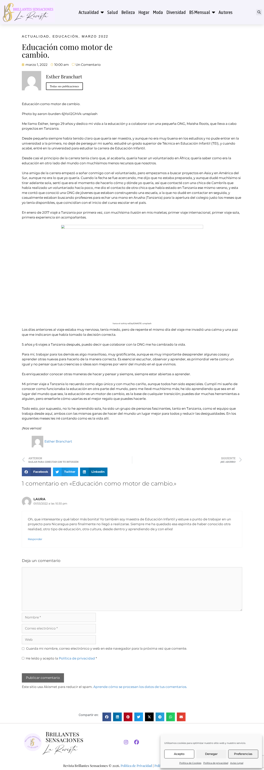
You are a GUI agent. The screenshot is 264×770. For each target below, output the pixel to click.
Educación (65, 36)
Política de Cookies (190, 762)
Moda (158, 12)
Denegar (211, 754)
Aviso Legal (236, 762)
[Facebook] (136, 742)
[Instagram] (126, 742)
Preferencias (243, 754)
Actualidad (89, 12)
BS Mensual (199, 12)
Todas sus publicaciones (64, 86)
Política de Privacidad (136, 765)
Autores (225, 12)
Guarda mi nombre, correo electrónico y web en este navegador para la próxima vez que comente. (106, 648)
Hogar (143, 12)
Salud (112, 12)
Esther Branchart (58, 441)
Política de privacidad (215, 762)
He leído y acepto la (61, 658)
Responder (35, 539)
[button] (259, 12)
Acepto (179, 754)
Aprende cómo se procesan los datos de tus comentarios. (140, 687)
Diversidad (176, 12)
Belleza (128, 12)
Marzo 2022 (95, 36)
